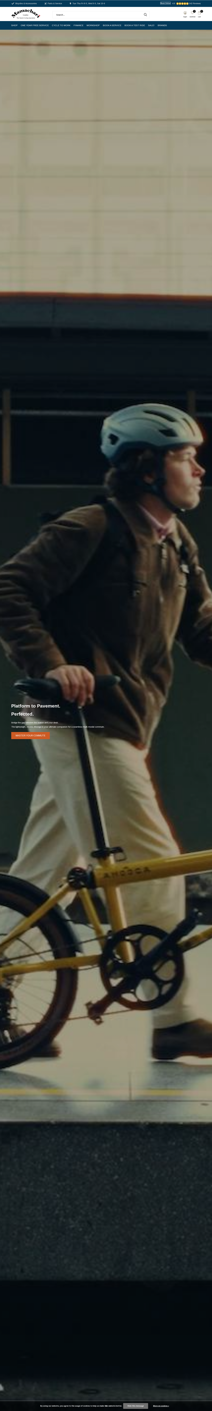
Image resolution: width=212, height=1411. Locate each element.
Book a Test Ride (134, 25)
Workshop (93, 25)
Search (145, 14)
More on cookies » (161, 1406)
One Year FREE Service (35, 25)
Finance (78, 25)
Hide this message (135, 1406)
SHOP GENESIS (106, 729)
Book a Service (112, 25)
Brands (162, 25)
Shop (14, 25)
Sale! (151, 25)
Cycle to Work (61, 25)
